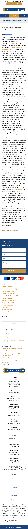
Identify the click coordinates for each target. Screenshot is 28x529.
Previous (5, 230)
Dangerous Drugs (8, 303)
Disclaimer (14, 487)
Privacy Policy (14, 483)
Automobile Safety (8, 293)
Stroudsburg (5, 469)
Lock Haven (11, 468)
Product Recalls (7, 298)
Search (14, 324)
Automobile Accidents (9, 289)
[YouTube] (19, 278)
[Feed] (22, 278)
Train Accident (7, 309)
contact (20, 189)
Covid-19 (5, 307)
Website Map (14, 495)
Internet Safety (7, 312)
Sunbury (12, 469)
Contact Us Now (14, 271)
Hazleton (5, 468)
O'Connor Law (19, 521)
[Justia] (15, 278)
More (23, 15)
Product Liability (8, 291)
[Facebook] (5, 278)
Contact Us (14, 491)
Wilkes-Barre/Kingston (21, 469)
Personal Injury (7, 286)
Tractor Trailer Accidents (10, 296)
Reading (23, 468)
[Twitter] (8, 278)
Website (14, 479)
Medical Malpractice (8, 305)
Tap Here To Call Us (14, 4)
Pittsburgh (18, 468)
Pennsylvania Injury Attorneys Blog (14, 10)
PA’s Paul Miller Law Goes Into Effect (12, 348)
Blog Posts (14, 500)
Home (4, 15)
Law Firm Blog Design (14, 527)
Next (16, 230)
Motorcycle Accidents (9, 300)
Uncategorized (9, 224)
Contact (14, 15)
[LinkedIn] (12, 278)
